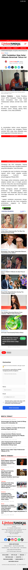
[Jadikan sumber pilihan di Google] (6, 68)
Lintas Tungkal (13, 61)
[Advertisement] (14, 18)
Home (3, 48)
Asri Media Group (13, 561)
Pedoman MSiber (8, 559)
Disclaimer (5, 554)
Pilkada (6, 53)
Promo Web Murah (14, 547)
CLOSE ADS (23, 1)
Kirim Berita (23, 547)
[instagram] (12, 540)
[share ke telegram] (19, 68)
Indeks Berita (19, 559)
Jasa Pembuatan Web (18, 545)
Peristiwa (23, 48)
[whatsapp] (19, 540)
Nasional (9, 48)
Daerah (15, 48)
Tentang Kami (9, 557)
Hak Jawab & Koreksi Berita (14, 549)
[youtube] (15, 540)
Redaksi (22, 554)
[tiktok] (22, 540)
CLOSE (25, 569)
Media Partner (5, 547)
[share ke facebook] (9, 68)
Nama (4, 386)
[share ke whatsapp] (16, 68)
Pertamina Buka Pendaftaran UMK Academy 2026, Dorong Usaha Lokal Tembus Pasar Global (7, 496)
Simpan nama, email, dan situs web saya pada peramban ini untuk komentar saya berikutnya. (15, 402)
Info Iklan (14, 554)
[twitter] (9, 540)
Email (4, 393)
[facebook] (5, 540)
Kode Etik (18, 557)
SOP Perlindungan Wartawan (14, 551)
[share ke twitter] (12, 68)
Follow (23, 338)
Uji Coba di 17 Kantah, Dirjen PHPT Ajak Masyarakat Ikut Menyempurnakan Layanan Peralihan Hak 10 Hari (10, 474)
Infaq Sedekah (8, 545)
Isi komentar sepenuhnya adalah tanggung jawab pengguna (12, 370)
